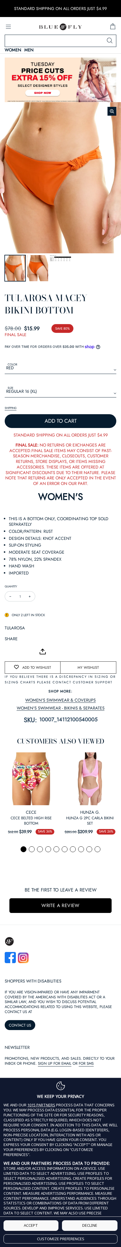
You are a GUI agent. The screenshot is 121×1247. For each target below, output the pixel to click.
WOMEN (13, 50)
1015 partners (41, 1105)
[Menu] (8, 26)
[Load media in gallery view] (15, 268)
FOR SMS (86, 1063)
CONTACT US (20, 1025)
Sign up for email (54, 1063)
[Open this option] (31, 778)
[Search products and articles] (109, 40)
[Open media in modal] (111, 111)
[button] (23, 849)
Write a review (60, 905)
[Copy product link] (22, 651)
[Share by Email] (9, 651)
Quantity (11, 586)
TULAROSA (15, 628)
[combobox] (60, 41)
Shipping (10, 408)
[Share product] (43, 651)
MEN (28, 50)
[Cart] (112, 26)
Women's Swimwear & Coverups (60, 700)
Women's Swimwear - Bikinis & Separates (61, 708)
